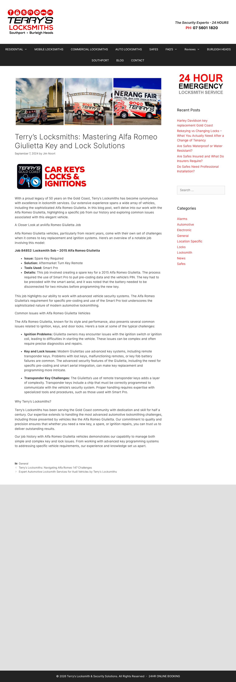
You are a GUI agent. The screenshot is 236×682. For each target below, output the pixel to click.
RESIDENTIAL (14, 49)
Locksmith (184, 252)
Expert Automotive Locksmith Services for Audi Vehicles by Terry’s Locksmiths (68, 471)
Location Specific (189, 241)
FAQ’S (169, 49)
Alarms (182, 219)
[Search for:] (201, 190)
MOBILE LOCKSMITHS (48, 49)
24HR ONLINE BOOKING (164, 676)
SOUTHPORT (100, 60)
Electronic (184, 230)
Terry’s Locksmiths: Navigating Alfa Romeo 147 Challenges (55, 467)
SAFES (153, 49)
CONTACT (137, 60)
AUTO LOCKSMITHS (128, 49)
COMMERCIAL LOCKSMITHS (89, 49)
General (23, 463)
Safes (181, 264)
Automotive (185, 224)
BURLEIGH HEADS (219, 49)
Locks (181, 247)
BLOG (120, 60)
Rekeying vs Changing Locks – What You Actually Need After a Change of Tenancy (200, 135)
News (181, 258)
